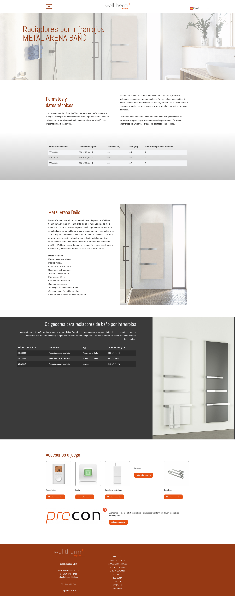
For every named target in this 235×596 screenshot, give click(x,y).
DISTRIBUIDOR (117, 585)
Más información (55, 497)
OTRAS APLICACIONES (117, 571)
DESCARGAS (117, 588)
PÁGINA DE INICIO (117, 556)
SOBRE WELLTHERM (117, 560)
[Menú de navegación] (49, 6)
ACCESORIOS (117, 574)
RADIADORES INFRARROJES (117, 564)
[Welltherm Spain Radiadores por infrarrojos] (117, 6)
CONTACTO (117, 581)
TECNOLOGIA (117, 578)
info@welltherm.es (69, 590)
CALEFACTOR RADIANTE (117, 567)
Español (196, 8)
